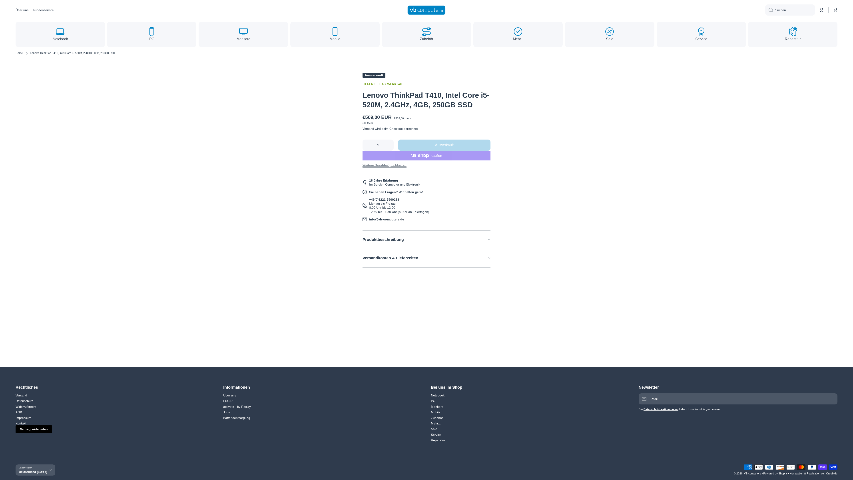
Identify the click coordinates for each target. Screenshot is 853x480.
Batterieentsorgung (236, 418)
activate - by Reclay (237, 406)
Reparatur (438, 440)
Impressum (23, 418)
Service (436, 434)
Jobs (226, 412)
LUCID (228, 401)
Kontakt (21, 423)
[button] (835, 10)
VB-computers (752, 473)
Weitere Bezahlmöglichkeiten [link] (385, 165)
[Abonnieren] (831, 398)
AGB (19, 412)
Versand (368, 128)
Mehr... (436, 423)
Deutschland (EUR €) (33, 472)
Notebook (437, 395)
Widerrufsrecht (26, 406)
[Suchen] (769, 10)
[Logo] (426, 10)
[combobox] (790, 10)
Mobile (435, 412)
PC (433, 401)
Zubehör (437, 418)
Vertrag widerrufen (34, 429)
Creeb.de (831, 473)
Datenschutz (24, 401)
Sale (434, 429)
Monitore (437, 406)
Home (19, 53)
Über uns (229, 395)
